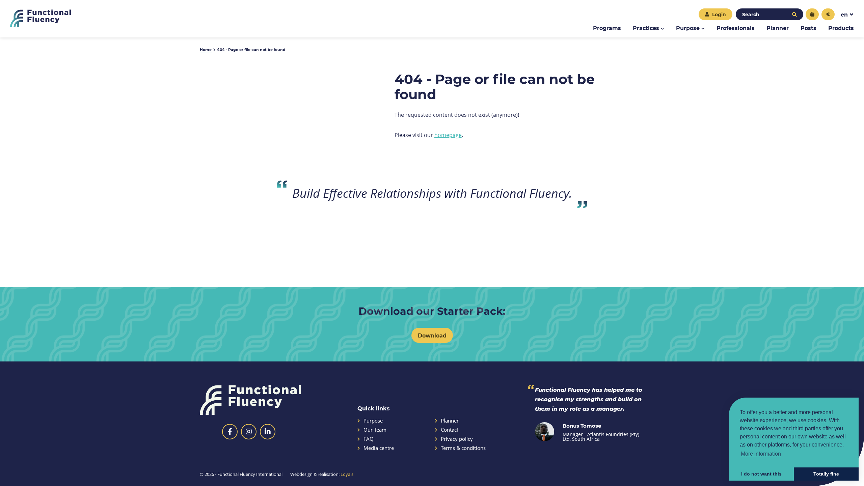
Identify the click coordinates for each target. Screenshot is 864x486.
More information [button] (761, 454)
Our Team (374, 429)
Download (432, 335)
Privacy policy (457, 438)
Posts (808, 27)
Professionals (736, 27)
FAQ (368, 438)
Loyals (347, 474)
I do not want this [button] (761, 474)
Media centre (378, 448)
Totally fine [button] (826, 474)
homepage (448, 134)
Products (841, 27)
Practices (646, 27)
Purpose (688, 27)
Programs (607, 27)
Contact (449, 429)
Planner (777, 27)
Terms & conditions (463, 448)
